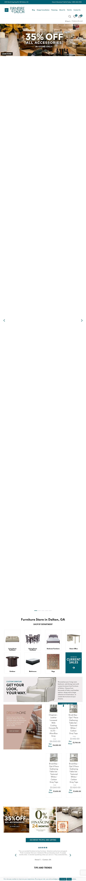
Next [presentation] (15, 855)
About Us (62, 10)
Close (69, 879)
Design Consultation (43, 10)
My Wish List (76, 15)
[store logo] (17, 10)
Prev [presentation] (70, 855)
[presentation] (4, 320)
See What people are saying (43, 840)
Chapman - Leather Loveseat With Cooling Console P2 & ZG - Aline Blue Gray (53, 725)
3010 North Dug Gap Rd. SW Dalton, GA (16, 2)
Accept (63, 879)
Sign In (68, 21)
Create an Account (77, 21)
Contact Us (77, 10)
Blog (33, 10)
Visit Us (69, 10)
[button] (35, 610)
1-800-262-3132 (77, 2)
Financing (54, 10)
